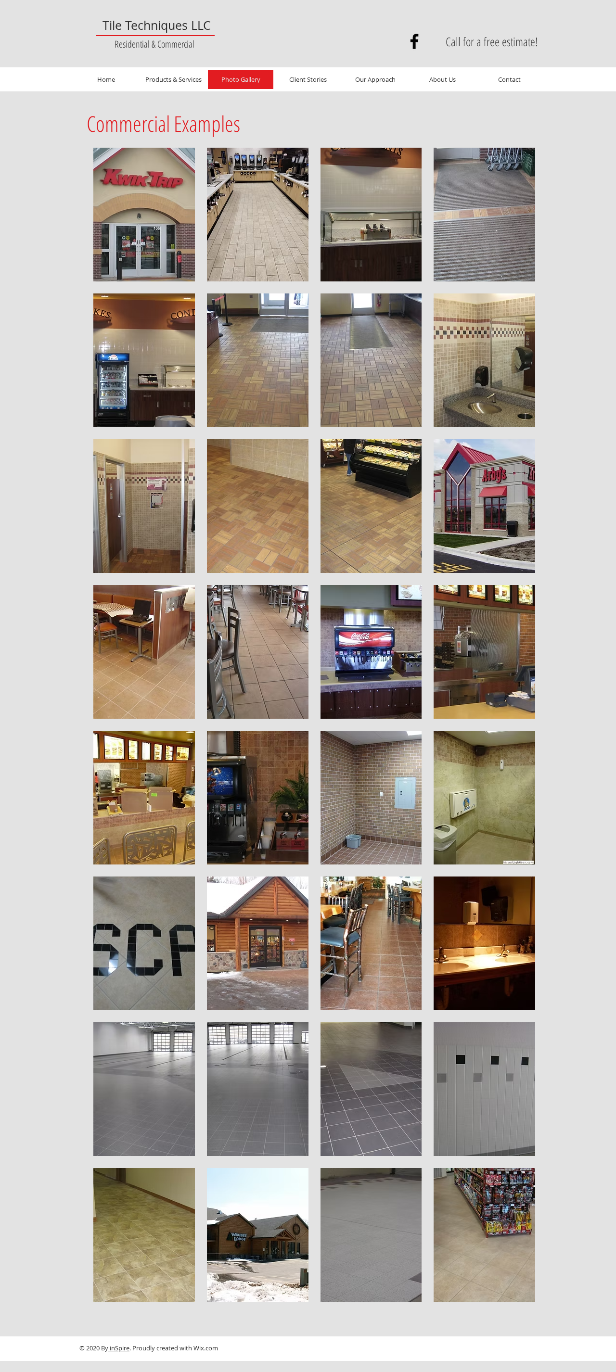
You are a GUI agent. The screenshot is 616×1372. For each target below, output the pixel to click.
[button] (144, 214)
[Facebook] (414, 41)
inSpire (118, 1348)
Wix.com (205, 1348)
